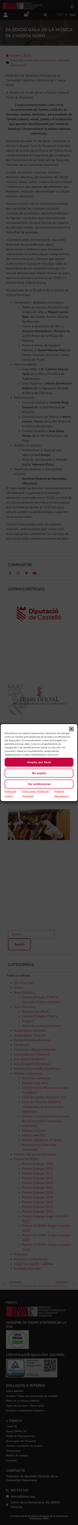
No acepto (39, 773)
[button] (71, 729)
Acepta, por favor (39, 762)
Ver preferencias (39, 784)
